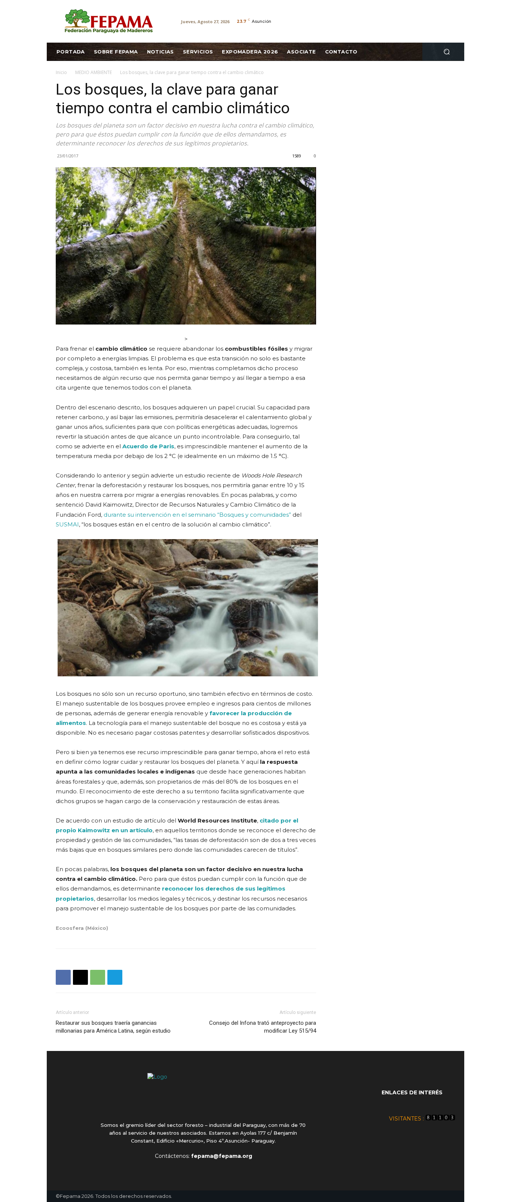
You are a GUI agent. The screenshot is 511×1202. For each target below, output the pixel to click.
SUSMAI (67, 524)
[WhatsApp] (97, 977)
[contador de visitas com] (440, 1118)
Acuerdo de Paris (148, 446)
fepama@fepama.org (221, 1156)
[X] (80, 977)
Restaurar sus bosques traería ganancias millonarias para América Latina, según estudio (113, 1027)
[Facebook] (63, 977)
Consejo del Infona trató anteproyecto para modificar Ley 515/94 (262, 1027)
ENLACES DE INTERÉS (412, 1092)
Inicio (61, 72)
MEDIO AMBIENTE (93, 72)
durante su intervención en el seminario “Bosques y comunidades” (197, 514)
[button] (446, 52)
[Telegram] (114, 977)
